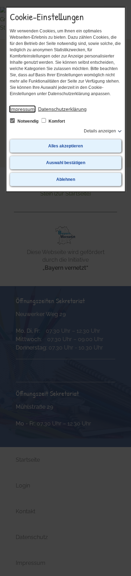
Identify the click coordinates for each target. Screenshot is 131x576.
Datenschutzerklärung (62, 109)
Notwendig (27, 121)
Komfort (56, 121)
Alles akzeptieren (65, 146)
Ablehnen (65, 179)
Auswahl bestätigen (65, 162)
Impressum (22, 109)
